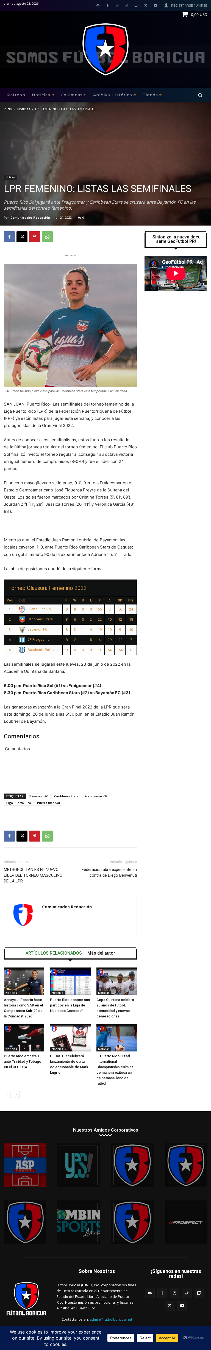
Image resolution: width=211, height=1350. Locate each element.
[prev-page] (7, 1094)
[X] (146, 6)
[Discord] (98, 6)
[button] (200, 95)
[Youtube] (155, 6)
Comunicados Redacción (30, 217)
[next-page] (16, 1094)
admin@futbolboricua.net (111, 1319)
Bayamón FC (38, 796)
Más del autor (101, 953)
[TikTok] (127, 6)
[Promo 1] (25, 1165)
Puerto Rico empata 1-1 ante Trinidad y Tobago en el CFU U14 (23, 1061)
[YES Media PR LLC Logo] (78, 1165)
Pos (10, 600)
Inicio (8, 109)
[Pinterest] (34, 236)
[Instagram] (117, 6)
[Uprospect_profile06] (186, 1222)
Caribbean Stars (66, 796)
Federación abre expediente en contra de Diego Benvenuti (109, 872)
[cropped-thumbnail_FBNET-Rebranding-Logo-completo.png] (186, 1165)
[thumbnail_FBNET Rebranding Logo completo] (132, 1165)
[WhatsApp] (47, 236)
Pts (131, 600)
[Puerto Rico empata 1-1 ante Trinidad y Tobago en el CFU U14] (24, 1037)
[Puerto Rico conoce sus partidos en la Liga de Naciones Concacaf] (70, 981)
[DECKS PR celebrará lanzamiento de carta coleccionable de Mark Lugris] (70, 1037)
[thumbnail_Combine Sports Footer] (78, 1222)
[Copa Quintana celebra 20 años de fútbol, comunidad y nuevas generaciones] (116, 981)
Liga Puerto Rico (18, 803)
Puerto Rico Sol (48, 803)
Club (21, 600)
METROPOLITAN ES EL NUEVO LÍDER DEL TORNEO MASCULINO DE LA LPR (33, 875)
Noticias (23, 109)
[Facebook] (107, 6)
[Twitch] (136, 6)
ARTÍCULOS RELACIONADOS (54, 953)
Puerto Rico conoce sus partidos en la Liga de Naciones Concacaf (70, 1005)
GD (120, 600)
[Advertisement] (70, 775)
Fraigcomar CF (96, 796)
